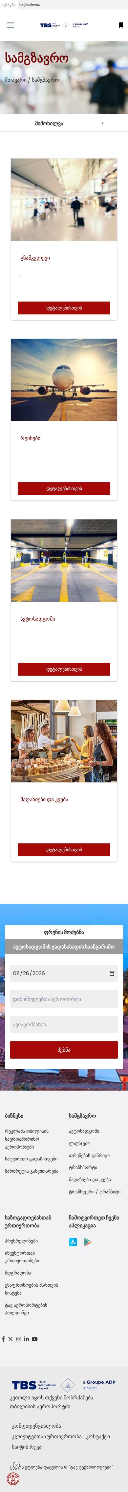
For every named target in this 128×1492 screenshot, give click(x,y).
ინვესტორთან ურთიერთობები (22, 1257)
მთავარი (16, 80)
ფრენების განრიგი (89, 1155)
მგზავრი (9, 4)
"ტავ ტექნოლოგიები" (91, 1467)
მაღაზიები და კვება (90, 1179)
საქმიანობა (29, 4)
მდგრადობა (18, 1273)
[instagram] (19, 1339)
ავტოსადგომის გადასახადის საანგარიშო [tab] (64, 947)
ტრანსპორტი (83, 1167)
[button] (121, 25)
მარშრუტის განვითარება (31, 1171)
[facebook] (3, 1339)
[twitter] (11, 1339)
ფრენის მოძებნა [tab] (64, 932)
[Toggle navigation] (16, 25)
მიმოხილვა (49, 123)
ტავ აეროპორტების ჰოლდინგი (26, 1309)
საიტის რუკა (27, 1447)
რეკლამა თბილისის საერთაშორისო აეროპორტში (27, 1139)
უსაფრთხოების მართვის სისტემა (31, 1289)
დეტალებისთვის (64, 308)
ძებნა (64, 1050)
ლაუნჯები (79, 1143)
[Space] (64, 25)
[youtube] (34, 1339)
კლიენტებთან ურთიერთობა (47, 1436)
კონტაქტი (98, 1436)
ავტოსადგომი (84, 1131)
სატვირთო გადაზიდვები (31, 1159)
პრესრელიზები (21, 1241)
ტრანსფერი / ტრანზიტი (94, 1191)
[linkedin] (27, 1339)
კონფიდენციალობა (36, 1426)
